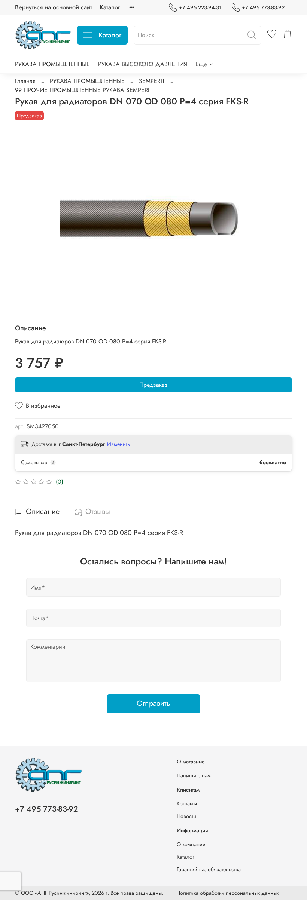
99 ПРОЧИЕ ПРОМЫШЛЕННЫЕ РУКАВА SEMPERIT (83, 90)
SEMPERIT (152, 81)
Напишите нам (194, 775)
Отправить (153, 703)
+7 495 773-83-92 (263, 7)
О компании (191, 844)
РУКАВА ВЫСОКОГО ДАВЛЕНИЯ (142, 64)
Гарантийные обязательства (209, 869)
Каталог (110, 7)
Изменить (118, 444)
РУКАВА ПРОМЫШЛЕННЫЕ (52, 64)
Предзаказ (153, 384)
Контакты (187, 803)
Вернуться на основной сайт (53, 7)
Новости (186, 816)
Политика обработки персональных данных (227, 893)
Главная (25, 81)
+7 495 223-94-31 (200, 7)
